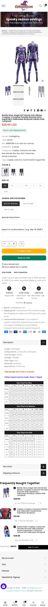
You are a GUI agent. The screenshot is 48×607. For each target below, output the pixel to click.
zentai (9, 140)
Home (4, 30)
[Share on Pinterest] (31, 110)
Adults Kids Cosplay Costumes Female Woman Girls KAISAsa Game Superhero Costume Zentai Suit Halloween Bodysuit (31, 529)
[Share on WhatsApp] (45, 110)
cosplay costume (14, 160)
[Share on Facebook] (24, 110)
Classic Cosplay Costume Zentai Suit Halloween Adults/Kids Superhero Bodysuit (32, 511)
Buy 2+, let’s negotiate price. (14, 130)
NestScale (29, 302)
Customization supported (34, 160)
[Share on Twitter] (28, 110)
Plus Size (16, 153)
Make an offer (26, 258)
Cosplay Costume (20, 150)
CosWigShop (14, 136)
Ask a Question (20, 272)
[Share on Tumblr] (35, 110)
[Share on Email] (41, 110)
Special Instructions (11, 217)
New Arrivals (7, 153)
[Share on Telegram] (38, 110)
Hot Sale (32, 150)
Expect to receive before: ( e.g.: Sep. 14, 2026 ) (22, 229)
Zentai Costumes (9, 156)
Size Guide (6, 272)
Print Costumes (27, 153)
